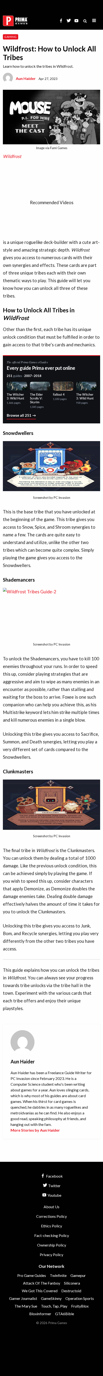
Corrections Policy (51, 1216)
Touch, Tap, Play (54, 1306)
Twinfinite (58, 1275)
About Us (51, 1206)
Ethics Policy (51, 1226)
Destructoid (71, 1290)
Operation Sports (79, 1298)
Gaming (10, 37)
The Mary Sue (25, 1306)
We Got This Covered (39, 1290)
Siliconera (72, 1283)
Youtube (54, 1195)
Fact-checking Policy (51, 1235)
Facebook (54, 1176)
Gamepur (78, 1275)
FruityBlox (80, 1306)
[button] (94, 20)
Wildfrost (12, 156)
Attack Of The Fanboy (41, 1283)
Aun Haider (26, 78)
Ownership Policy (51, 1245)
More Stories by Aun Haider (35, 1130)
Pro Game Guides (31, 1275)
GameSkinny (51, 1298)
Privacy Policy (51, 1254)
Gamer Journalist (23, 1298)
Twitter (54, 1185)
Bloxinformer (40, 1313)
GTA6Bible (64, 1313)
